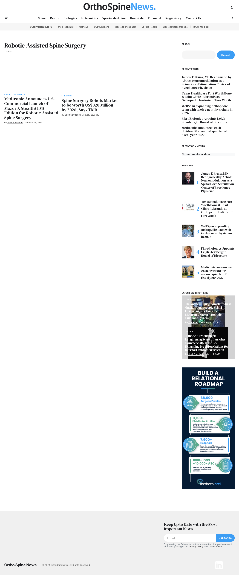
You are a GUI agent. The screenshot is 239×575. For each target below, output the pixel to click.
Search (186, 44)
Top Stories (18, 94)
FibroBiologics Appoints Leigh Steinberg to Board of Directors (205, 120)
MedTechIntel (66, 27)
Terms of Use (215, 546)
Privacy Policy (196, 546)
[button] (232, 7)
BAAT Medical (201, 27)
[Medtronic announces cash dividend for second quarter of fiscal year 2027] (188, 272)
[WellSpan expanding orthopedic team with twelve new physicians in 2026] (188, 231)
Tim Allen (193, 322)
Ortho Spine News (20, 565)
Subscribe (225, 537)
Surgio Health (149, 27)
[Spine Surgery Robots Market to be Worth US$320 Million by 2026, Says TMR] (90, 76)
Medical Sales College (175, 27)
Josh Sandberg (196, 354)
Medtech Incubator (125, 27)
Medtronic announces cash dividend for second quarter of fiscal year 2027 (204, 131)
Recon (189, 332)
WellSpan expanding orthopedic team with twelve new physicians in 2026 (207, 109)
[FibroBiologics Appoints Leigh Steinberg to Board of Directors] (188, 252)
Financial (68, 96)
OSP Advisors (101, 27)
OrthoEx (83, 27)
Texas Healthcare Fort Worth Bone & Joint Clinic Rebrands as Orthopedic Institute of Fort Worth (207, 97)
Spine (8, 94)
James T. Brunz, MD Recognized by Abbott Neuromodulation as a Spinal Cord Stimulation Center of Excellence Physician (207, 82)
